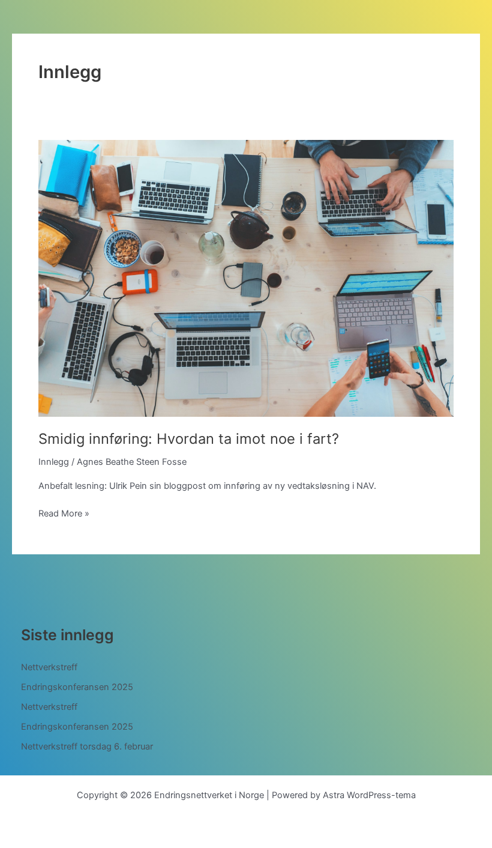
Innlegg (53, 461)
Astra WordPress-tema (369, 795)
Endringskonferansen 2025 (77, 687)
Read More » (63, 514)
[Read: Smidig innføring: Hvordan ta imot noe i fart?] (246, 277)
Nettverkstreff (49, 667)
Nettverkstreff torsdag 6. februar (87, 746)
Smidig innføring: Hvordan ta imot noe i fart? (188, 438)
